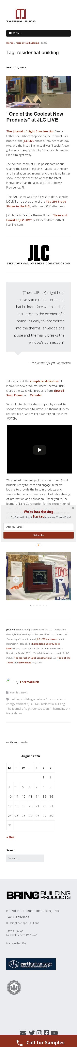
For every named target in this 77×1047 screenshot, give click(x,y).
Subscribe (38, 535)
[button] (38, 514)
